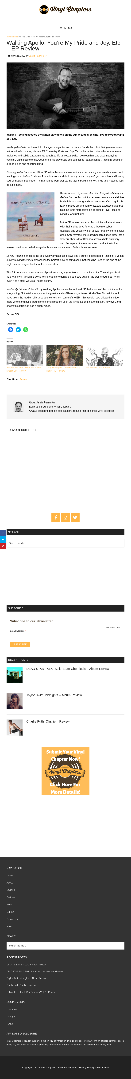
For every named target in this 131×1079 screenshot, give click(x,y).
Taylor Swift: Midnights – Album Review (54, 695)
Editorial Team (102, 1067)
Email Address (18, 630)
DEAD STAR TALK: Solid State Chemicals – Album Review (67, 668)
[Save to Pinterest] (3, 546)
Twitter (10, 1023)
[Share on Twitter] (3, 539)
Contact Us (12, 919)
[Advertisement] (65, 576)
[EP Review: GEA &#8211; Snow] (104, 355)
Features (11, 897)
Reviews (11, 890)
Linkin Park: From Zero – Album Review (26, 964)
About (10, 882)
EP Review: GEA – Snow (98, 367)
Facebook (12, 1009)
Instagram (12, 1016)
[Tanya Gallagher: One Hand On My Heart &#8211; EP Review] (64, 355)
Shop (9, 926)
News (9, 904)
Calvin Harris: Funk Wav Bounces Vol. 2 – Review (31, 992)
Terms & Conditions (67, 1067)
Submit (10, 912)
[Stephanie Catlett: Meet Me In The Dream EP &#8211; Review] (25, 355)
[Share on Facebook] (3, 533)
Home (9, 37)
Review (23, 379)
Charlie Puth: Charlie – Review (47, 721)
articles (15, 37)
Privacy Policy (86, 1067)
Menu (68, 28)
